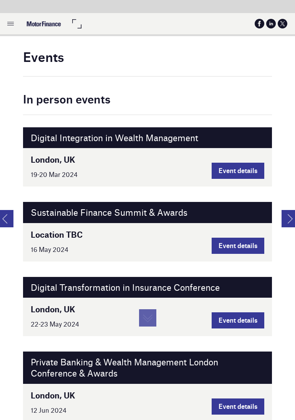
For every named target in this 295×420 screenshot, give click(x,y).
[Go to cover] (43, 23)
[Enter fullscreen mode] (76, 23)
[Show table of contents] (10, 23)
